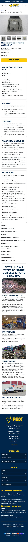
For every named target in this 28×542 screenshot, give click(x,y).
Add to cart (14, 60)
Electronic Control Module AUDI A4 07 (11, 12)
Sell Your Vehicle (6, 484)
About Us (4, 477)
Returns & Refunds (18, 524)
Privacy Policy (20, 526)
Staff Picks (5, 454)
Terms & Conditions (9, 526)
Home (2, 10)
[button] (2, 5)
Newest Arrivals (6, 458)
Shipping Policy (7, 524)
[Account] (5, 5)
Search (4, 474)
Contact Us (14, 445)
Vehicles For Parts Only (8, 461)
